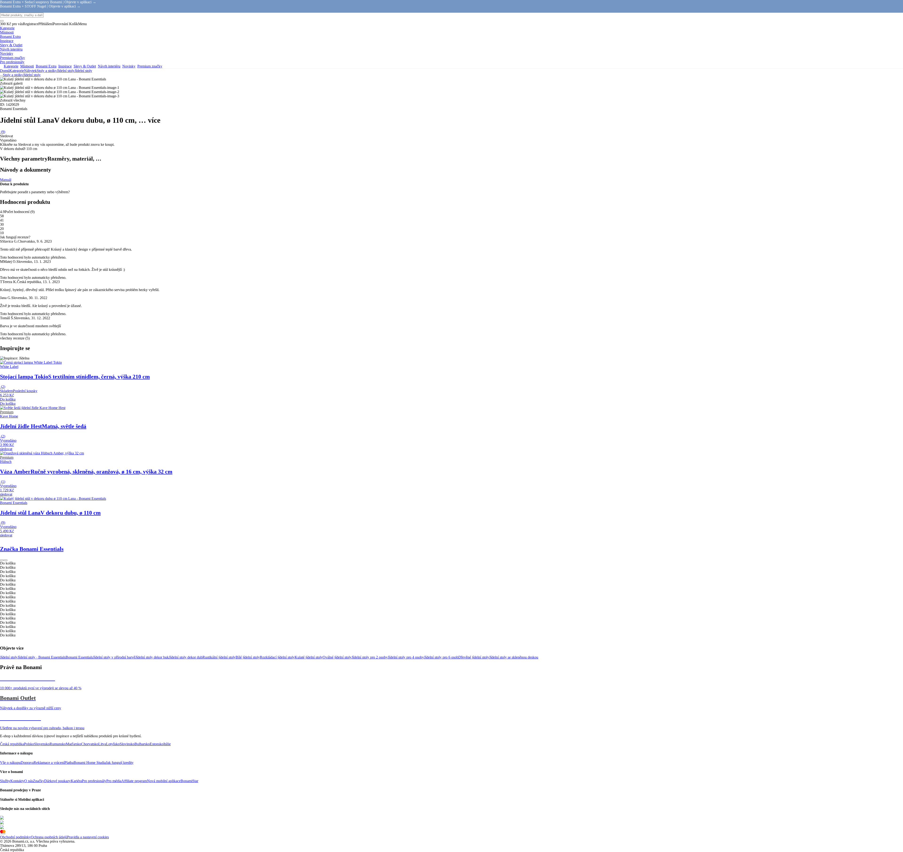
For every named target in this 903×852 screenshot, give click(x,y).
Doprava (27, 763)
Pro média (113, 781)
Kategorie (16, 71)
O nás (28, 781)
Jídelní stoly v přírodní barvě (114, 657)
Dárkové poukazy (57, 781)
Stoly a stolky (47, 71)
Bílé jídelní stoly (248, 657)
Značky (38, 781)
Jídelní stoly (83, 71)
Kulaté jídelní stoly (309, 657)
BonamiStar (189, 781)
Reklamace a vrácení (49, 763)
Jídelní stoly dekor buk (152, 657)
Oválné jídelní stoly (337, 657)
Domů (4, 71)
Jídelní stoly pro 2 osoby (370, 657)
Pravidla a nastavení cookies (88, 837)
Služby (5, 781)
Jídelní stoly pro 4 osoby (406, 657)
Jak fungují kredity (120, 763)
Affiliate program (134, 781)
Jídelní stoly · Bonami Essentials (42, 657)
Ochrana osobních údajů (49, 837)
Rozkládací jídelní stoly (277, 657)
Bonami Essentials (79, 657)
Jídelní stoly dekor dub (185, 657)
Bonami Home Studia (90, 763)
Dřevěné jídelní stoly (473, 657)
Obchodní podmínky (15, 837)
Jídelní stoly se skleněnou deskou (513, 657)
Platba (69, 763)
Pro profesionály (94, 781)
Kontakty (17, 781)
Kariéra (76, 781)
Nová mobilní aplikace (164, 781)
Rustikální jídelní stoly (219, 657)
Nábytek (30, 71)
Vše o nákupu (10, 763)
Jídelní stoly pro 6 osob (441, 657)
